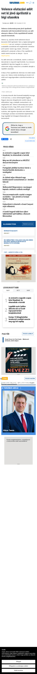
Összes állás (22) (28, 224)
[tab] (8, 290)
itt (26, 441)
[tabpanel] (18, 310)
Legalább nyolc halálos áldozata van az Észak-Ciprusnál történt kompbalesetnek (17, 309)
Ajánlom (6, 139)
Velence (32, 138)
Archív (11, 23)
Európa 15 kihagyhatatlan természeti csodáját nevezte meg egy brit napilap (19, 319)
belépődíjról (5, 44)
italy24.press (5, 56)
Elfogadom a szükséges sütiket (18, 666)
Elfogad (18, 661)
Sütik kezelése (18, 670)
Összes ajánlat (28, 333)
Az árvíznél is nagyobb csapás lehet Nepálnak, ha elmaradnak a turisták (20, 300)
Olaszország (30, 141)
